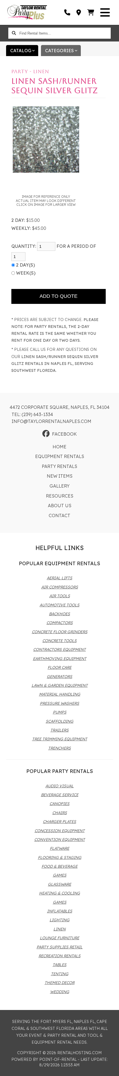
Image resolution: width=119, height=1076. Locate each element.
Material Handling (59, 694)
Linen (59, 929)
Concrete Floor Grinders (59, 631)
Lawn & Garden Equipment (60, 685)
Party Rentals (59, 466)
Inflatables (59, 911)
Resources (59, 496)
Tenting (59, 973)
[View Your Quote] (91, 12)
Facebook (64, 434)
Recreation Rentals (59, 955)
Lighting (59, 919)
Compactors (59, 622)
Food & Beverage (59, 866)
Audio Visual (59, 785)
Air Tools (59, 595)
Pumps (59, 712)
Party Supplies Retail (59, 947)
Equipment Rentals (59, 456)
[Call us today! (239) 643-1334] (67, 12)
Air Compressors (59, 587)
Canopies (59, 803)
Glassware (59, 884)
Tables (59, 964)
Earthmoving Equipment (59, 658)
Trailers (59, 730)
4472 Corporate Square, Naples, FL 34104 (60, 407)
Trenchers (59, 748)
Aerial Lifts (59, 577)
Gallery (59, 486)
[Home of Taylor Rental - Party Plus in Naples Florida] (27, 12)
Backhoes (59, 613)
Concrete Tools (59, 640)
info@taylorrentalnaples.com (51, 421)
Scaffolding (59, 721)
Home (59, 446)
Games (59, 875)
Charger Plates (59, 821)
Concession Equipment (60, 830)
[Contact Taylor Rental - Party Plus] (79, 12)
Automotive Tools (59, 605)
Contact (59, 515)
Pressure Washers (59, 703)
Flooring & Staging (59, 857)
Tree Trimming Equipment (59, 738)
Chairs (59, 812)
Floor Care (59, 667)
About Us (59, 505)
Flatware (59, 848)
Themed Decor (59, 982)
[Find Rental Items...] (13, 33)
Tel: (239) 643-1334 (32, 414)
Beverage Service (59, 794)
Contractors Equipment (59, 649)
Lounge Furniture (59, 937)
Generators (59, 676)
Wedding (59, 991)
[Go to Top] (111, 1068)
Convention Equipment (59, 839)
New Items (60, 476)
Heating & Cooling (59, 893)
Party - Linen (30, 71)
